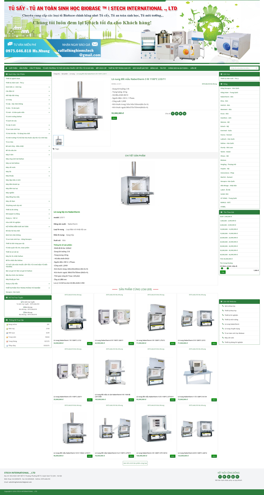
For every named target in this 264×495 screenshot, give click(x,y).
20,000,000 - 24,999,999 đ (229, 238)
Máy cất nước (10, 167)
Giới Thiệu (13, 68)
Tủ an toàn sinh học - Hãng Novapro (19, 239)
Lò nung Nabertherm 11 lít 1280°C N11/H (192, 397)
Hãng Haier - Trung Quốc (229, 92)
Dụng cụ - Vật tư (11, 218)
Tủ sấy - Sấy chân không (14, 104)
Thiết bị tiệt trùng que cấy (119, 68)
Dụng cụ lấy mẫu (12, 284)
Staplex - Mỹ (225, 169)
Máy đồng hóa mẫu (12, 197)
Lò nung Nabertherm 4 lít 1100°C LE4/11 (68, 397)
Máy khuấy (10, 176)
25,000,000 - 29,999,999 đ (229, 242)
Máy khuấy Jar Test (140, 68)
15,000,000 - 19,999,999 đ (229, 233)
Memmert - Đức (226, 109)
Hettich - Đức (225, 105)
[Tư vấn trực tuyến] (28, 302)
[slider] (222, 268)
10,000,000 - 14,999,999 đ (229, 229)
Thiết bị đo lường (12, 210)
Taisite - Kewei (225, 152)
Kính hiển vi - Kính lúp (13, 87)
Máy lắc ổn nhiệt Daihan (14, 256)
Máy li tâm (9, 155)
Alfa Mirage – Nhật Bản (229, 186)
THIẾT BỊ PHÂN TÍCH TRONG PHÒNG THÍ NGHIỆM (23, 288)
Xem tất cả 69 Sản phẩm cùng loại (135, 463)
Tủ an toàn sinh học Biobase (234, 333)
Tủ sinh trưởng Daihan (14, 117)
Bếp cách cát (101, 68)
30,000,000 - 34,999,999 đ (229, 246)
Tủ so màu (9, 142)
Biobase (223, 160)
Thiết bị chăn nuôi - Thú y (15, 83)
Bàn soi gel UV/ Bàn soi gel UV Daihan (19, 271)
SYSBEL (223, 207)
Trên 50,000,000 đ (226, 259)
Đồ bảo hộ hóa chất (13, 231)
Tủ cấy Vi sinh (11, 125)
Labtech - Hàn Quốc (228, 139)
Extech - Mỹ (225, 126)
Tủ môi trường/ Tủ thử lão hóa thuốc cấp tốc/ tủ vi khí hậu (68, 68)
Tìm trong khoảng (226, 263)
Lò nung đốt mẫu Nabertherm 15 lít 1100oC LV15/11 (72, 453)
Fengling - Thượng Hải (228, 164)
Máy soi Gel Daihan (12, 163)
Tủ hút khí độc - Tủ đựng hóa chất (18, 133)
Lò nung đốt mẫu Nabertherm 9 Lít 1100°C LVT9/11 (113, 453)
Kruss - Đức (225, 114)
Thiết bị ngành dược (13, 78)
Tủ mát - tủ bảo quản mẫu (15, 112)
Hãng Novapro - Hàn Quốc (230, 88)
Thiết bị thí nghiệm (231, 315)
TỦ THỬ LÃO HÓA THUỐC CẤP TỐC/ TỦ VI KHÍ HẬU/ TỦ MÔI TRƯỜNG (26, 266)
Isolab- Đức (225, 194)
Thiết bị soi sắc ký (12, 252)
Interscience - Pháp (227, 173)
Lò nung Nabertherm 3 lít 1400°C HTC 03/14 (151, 453)
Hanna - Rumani (226, 135)
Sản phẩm (23, 68)
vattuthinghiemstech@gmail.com (20, 482)
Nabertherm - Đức (227, 97)
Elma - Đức (224, 101)
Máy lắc (8, 171)
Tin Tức (163, 68)
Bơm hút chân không (13, 235)
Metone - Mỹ (225, 122)
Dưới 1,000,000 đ (226, 216)
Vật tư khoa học (230, 306)
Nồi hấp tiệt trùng (12, 95)
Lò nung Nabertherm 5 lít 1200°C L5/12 (191, 340)
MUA (114, 118)
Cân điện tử (10, 91)
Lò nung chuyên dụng (232, 329)
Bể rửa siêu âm (11, 150)
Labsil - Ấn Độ (225, 190)
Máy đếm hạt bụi (12, 188)
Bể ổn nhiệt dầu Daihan (14, 260)
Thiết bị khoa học (231, 311)
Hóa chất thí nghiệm (13, 222)
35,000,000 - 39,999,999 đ (229, 250)
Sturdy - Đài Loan (227, 147)
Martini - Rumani (226, 177)
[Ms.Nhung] (27, 307)
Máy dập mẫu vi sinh (13, 180)
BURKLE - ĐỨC (226, 202)
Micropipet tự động (13, 214)
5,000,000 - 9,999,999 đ (228, 225)
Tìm (222, 272)
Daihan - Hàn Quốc (227, 143)
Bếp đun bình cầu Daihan (15, 275)
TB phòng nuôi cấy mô (14, 205)
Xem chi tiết (88, 337)
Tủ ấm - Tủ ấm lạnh (12, 108)
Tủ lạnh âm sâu (11, 121)
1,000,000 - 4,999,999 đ (228, 221)
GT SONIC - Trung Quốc (229, 198)
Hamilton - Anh (226, 118)
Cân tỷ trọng (35, 68)
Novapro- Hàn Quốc (13, 292)
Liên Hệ (193, 68)
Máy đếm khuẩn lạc (13, 184)
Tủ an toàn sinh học (13, 129)
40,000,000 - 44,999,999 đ (229, 255)
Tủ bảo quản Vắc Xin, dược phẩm (17, 248)
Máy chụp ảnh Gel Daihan (15, 159)
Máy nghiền (10, 193)
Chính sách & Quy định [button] (177, 68)
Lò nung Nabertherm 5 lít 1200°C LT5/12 (150, 340)
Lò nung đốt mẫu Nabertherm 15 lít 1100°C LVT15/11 (155, 397)
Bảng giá (154, 68)
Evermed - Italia (226, 131)
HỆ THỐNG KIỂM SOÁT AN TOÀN (17, 226)
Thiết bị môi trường (231, 320)
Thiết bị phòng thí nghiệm (234, 342)
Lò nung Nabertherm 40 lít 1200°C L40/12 (192, 453)
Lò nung (9, 100)
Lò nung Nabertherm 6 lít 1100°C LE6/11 (109, 340)
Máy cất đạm (10, 201)
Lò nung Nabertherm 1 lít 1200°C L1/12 (67, 340)
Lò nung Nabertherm (232, 324)
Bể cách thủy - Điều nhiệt (15, 146)
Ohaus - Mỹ (225, 156)
